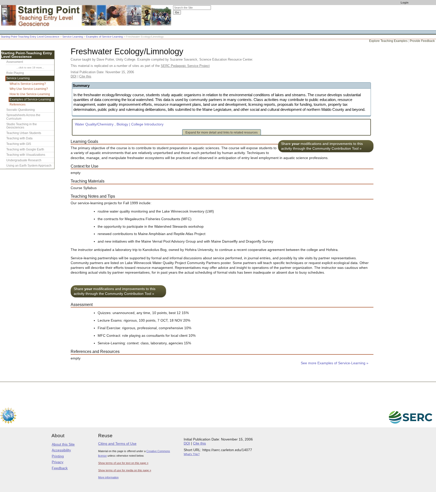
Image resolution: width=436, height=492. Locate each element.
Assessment (14, 62)
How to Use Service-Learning (30, 94)
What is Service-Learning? (28, 84)
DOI (73, 76)
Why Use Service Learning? (29, 89)
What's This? (192, 454)
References (17, 104)
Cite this (85, 76)
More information (108, 477)
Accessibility (61, 450)
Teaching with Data (19, 138)
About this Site (63, 444)
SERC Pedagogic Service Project (185, 66)
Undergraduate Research (23, 160)
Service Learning (72, 36)
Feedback (60, 468)
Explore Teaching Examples (388, 41)
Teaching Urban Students (23, 133)
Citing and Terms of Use (117, 444)
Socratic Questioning (20, 110)
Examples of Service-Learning (104, 36)
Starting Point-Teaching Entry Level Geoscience (30, 36)
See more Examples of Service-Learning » (334, 363)
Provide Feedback (422, 41)
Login (404, 2)
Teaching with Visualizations (25, 155)
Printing (58, 456)
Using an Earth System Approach (28, 165)
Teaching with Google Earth (25, 149)
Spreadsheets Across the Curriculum (23, 116)
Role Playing (15, 73)
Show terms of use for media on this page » (124, 470)
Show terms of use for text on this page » (123, 462)
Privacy (57, 462)
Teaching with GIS (18, 144)
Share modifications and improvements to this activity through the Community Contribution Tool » (322, 146)
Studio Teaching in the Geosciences (21, 126)
